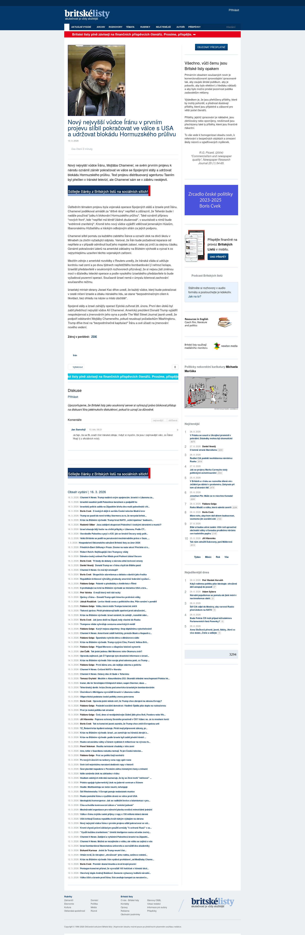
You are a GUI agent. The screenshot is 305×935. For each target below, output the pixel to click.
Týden (197, 557)
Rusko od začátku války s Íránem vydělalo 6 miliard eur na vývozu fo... (115, 741)
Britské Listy (212, 903)
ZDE (94, 337)
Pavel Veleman (87, 746)
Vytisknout (77, 366)
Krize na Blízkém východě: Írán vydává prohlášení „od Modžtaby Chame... (117, 859)
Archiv (101, 26)
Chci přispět (218, 256)
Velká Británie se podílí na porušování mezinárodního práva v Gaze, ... (114, 538)
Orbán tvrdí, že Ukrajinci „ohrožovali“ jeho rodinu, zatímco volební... (113, 854)
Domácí (94, 900)
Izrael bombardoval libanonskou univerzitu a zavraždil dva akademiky (115, 845)
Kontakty (125, 903)
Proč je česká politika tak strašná (97, 710)
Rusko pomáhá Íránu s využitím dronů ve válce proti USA (108, 796)
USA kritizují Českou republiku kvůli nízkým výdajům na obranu (111, 818)
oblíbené (173, 420)
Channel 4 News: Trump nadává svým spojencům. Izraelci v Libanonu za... (117, 497)
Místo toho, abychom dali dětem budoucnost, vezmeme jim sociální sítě (212, 517)
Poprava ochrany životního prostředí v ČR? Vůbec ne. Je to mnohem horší (132, 719)
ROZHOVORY (115, 26)
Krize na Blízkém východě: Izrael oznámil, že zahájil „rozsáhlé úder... (114, 615)
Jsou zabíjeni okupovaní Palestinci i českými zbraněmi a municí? (129, 524)
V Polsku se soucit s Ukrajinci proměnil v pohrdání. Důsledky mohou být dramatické (211, 438)
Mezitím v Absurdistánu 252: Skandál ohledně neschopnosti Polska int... (134, 678)
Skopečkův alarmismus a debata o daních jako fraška (120, 574)
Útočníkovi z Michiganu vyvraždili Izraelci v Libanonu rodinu (110, 692)
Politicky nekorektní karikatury (211, 369)
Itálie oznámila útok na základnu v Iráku (99, 773)
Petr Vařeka (86, 592)
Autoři (181, 26)
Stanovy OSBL (154, 900)
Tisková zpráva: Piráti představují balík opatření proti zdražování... (113, 610)
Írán (75, 355)
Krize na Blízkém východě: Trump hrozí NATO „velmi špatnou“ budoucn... (116, 520)
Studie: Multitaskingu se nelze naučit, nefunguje (104, 786)
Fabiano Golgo (87, 583)
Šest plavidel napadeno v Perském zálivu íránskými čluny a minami (114, 768)
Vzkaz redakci (154, 903)
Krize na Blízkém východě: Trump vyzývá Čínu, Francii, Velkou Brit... (114, 642)
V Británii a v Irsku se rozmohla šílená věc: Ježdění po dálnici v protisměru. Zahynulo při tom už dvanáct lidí (212, 484)
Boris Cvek (85, 511)
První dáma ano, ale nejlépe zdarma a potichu (118, 664)
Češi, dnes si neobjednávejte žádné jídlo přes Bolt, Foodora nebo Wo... (131, 714)
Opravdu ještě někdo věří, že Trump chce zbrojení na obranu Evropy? (127, 701)
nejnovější (158, 420)
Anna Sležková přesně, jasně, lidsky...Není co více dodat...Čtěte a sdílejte (212, 631)
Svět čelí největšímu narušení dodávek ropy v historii (106, 764)
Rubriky (145, 26)
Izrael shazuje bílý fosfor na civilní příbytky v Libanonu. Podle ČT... (113, 529)
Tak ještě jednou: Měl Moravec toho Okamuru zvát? (116, 651)
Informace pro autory (157, 907)
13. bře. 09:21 (95, 429)
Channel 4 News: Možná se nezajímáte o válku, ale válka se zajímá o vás (116, 841)
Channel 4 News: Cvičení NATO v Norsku (100, 669)
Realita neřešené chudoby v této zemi (115, 746)
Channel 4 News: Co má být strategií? (99, 569)
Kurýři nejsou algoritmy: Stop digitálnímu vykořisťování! (124, 628)
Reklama (125, 910)
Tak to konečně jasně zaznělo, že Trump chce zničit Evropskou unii (126, 723)
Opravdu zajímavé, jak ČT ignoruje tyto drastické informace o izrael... (114, 655)
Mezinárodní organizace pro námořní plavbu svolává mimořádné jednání (116, 809)
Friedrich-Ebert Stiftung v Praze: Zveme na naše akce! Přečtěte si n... (114, 547)
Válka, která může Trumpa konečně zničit (116, 606)
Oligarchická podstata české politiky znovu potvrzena (107, 696)
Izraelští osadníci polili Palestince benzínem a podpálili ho (108, 502)
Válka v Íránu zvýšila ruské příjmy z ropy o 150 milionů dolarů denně (114, 814)
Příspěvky (194, 26)
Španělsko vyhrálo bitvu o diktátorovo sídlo (117, 637)
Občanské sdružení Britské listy (98, 926)
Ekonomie (69, 903)
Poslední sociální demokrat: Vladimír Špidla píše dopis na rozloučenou (131, 705)
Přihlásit (233, 10)
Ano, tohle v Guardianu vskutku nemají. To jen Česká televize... (111, 750)
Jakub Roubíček (88, 601)
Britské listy (89, 15)
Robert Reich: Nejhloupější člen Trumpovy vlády (104, 551)
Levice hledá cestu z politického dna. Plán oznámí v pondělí (127, 601)
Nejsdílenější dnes (197, 572)
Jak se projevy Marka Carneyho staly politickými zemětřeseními (209, 471)
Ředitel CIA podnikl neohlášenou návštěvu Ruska (211, 460)
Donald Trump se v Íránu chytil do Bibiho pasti (118, 565)
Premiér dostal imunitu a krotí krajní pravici (114, 864)
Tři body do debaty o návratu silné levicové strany (118, 560)
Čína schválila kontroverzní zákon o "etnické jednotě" (107, 805)
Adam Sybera (209, 591)
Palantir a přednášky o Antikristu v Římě (116, 583)
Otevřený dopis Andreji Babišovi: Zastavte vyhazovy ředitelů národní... (115, 873)
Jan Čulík (84, 651)
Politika (94, 903)
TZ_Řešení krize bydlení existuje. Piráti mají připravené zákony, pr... (113, 728)
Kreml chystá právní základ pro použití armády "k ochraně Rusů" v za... (116, 827)
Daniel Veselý (87, 565)
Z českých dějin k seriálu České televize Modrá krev (119, 511)
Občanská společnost (74, 910)
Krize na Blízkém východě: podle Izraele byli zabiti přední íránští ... (113, 737)
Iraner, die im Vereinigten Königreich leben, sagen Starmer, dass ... (113, 683)
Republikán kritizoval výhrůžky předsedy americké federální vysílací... (115, 578)
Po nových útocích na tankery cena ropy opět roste (105, 759)
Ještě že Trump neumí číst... (112, 850)
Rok (218, 557)
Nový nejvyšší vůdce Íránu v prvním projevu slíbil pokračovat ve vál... (114, 823)
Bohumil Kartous (88, 850)
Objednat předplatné (211, 47)
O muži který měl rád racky (107, 592)
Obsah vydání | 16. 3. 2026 (87, 491)
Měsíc (208, 557)
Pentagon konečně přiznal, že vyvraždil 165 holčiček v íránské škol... (114, 868)
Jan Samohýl (78, 429)
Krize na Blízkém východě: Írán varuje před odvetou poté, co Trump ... (114, 660)
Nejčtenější (192, 424)
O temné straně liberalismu (206, 449)
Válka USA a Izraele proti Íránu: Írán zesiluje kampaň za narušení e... (114, 877)
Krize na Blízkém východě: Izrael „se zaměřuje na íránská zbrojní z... (114, 732)
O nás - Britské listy (130, 900)
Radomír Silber (87, 524)
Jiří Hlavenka (86, 719)
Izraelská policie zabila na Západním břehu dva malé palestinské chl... (114, 506)
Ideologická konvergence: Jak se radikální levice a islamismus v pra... (115, 800)
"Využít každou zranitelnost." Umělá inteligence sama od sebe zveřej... (115, 832)
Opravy (124, 907)
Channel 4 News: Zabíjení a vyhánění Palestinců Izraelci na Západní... (114, 836)
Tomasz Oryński (88, 678)
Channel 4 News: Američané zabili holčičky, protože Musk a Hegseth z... (116, 633)
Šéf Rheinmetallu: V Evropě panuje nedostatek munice (107, 791)
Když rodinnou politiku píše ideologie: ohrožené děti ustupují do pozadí (213, 585)
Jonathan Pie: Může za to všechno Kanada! (211, 497)
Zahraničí (68, 900)
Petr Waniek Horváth (212, 580)
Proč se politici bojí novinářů (110, 755)
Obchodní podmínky (130, 914)
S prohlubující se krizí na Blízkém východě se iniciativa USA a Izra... (114, 587)
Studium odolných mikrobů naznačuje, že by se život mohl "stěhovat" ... (115, 777)
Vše (227, 557)
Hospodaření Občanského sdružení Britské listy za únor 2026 (109, 542)
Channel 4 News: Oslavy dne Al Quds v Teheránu (104, 674)
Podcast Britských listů (207, 275)
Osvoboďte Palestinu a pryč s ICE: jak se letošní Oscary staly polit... (114, 533)
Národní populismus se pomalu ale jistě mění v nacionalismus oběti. (213, 597)
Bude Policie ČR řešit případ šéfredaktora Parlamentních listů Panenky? (211, 619)
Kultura (67, 907)
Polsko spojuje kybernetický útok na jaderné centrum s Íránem (111, 782)
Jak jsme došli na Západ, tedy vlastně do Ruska (116, 619)
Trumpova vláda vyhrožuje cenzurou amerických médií (107, 624)
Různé (94, 910)
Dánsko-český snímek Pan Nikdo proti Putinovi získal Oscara (111, 556)
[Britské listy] (109, 191)
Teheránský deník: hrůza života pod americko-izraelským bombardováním (117, 687)
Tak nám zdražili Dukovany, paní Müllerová (211, 543)
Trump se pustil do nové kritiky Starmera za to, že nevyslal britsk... (113, 515)
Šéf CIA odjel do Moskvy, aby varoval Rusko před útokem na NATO (212, 608)
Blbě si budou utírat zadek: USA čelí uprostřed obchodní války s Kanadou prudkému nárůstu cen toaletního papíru (213, 530)
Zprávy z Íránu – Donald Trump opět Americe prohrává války (110, 597)
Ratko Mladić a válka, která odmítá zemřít (213, 507)
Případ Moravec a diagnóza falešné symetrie (118, 646)
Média (94, 907)
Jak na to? (194, 296)
